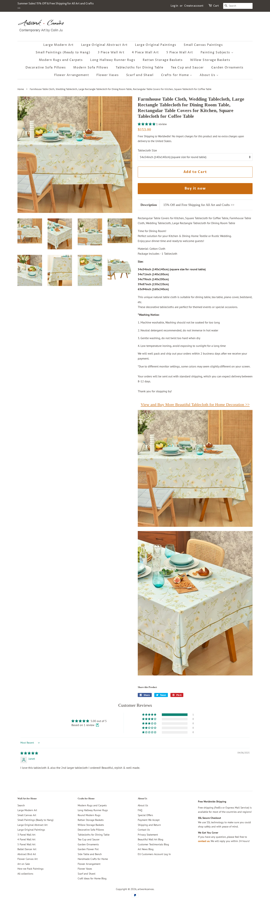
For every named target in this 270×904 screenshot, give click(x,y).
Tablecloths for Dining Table (139, 68)
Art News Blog (146, 849)
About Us (208, 75)
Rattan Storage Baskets (163, 60)
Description (149, 205)
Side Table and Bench (90, 854)
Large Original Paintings (155, 45)
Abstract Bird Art (26, 854)
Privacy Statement (148, 834)
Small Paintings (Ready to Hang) (63, 52)
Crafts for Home (175, 75)
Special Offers (145, 815)
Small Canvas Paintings (203, 45)
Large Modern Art (58, 45)
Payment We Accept (149, 820)
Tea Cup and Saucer (187, 68)
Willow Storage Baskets (210, 60)
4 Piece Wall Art (145, 52)
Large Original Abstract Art (104, 45)
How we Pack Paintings (30, 868)
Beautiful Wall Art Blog (150, 839)
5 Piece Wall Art (179, 52)
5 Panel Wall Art (26, 844)
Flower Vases (107, 75)
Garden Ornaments (227, 68)
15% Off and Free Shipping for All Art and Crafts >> (198, 205)
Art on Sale (23, 864)
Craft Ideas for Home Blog (92, 878)
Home (20, 89)
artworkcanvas (146, 889)
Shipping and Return (149, 825)
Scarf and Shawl (140, 75)
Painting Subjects (216, 52)
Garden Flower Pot (88, 849)
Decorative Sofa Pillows (46, 68)
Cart (216, 6)
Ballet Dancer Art (26, 849)
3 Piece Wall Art (111, 52)
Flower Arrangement (71, 75)
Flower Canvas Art (27, 859)
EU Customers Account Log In (154, 854)
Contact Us (144, 829)
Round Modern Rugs (89, 815)
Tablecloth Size (147, 150)
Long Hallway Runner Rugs (112, 60)
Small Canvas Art (26, 815)
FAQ (140, 810)
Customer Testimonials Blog (153, 844)
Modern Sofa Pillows (90, 68)
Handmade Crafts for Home (93, 859)
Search (21, 805)
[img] (29, 753)
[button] (147, 124)
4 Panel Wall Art (26, 839)
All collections (25, 873)
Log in (174, 6)
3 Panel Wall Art (26, 834)
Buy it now (195, 188)
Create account (194, 6)
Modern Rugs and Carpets (61, 60)
